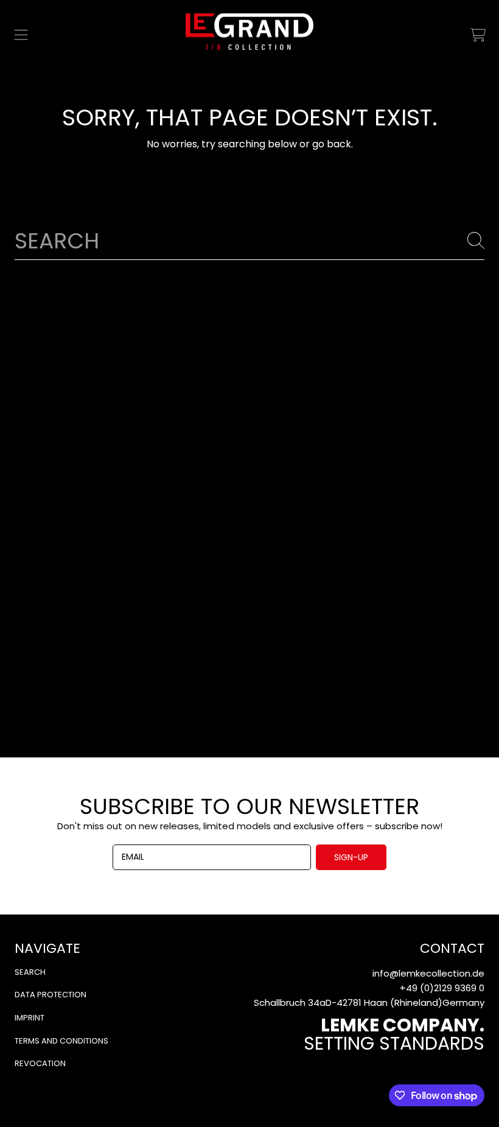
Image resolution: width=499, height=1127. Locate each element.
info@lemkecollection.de (428, 973)
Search (30, 972)
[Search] (475, 240)
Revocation (40, 1063)
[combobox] (249, 240)
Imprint (29, 1017)
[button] (21, 34)
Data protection (50, 994)
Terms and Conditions (61, 1041)
